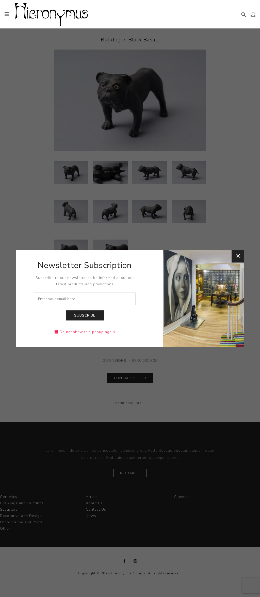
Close (238, 256)
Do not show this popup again (87, 332)
